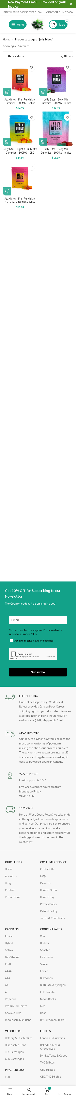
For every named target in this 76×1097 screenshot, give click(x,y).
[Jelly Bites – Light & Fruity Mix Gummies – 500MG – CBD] (20, 129)
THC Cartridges (14, 1051)
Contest (10, 890)
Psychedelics (15, 1069)
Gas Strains (12, 957)
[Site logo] (38, 24)
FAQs (43, 876)
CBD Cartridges (14, 1058)
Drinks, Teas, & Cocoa (53, 1055)
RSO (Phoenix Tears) (52, 1019)
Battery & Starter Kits (18, 1038)
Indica (9, 936)
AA (6, 985)
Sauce (44, 964)
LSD (7, 1077)
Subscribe (38, 672)
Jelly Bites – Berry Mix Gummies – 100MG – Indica (56, 150)
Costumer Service (53, 862)
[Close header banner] (71, 4)
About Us (11, 876)
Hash (43, 1012)
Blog (8, 883)
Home (7, 39)
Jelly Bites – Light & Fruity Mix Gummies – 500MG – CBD (20, 150)
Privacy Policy (48, 904)
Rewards (45, 883)
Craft (8, 964)
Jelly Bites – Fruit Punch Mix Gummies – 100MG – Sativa (20, 200)
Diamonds (46, 978)
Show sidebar (16, 56)
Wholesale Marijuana (18, 1019)
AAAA (8, 971)
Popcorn (10, 999)
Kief (42, 1006)
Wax (42, 936)
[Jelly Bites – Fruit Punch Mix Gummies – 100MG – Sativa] (20, 178)
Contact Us (47, 869)
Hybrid (9, 943)
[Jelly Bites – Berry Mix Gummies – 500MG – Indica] (56, 79)
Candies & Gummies (52, 1038)
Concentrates (51, 929)
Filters (68, 56)
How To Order (48, 890)
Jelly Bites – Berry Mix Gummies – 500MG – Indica (56, 101)
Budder (44, 943)
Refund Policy (48, 911)
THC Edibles (47, 1062)
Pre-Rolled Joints (16, 1006)
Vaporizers (13, 1031)
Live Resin (46, 957)
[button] (7, 92)
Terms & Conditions (52, 918)
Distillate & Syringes (53, 985)
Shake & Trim (13, 1012)
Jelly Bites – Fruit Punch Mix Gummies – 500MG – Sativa (20, 101)
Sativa (9, 950)
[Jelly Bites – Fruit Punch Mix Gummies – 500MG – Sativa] (20, 79)
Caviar (44, 971)
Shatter (45, 950)
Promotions (12, 897)
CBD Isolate (47, 992)
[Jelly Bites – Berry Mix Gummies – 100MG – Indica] (56, 129)
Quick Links (13, 862)
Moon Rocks (48, 999)
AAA (7, 978)
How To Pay (47, 897)
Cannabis (12, 929)
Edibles (45, 1031)
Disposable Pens (15, 1045)
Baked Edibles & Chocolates (50, 1046)
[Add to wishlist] (31, 67)
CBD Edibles (47, 1069)
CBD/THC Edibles (50, 1076)
